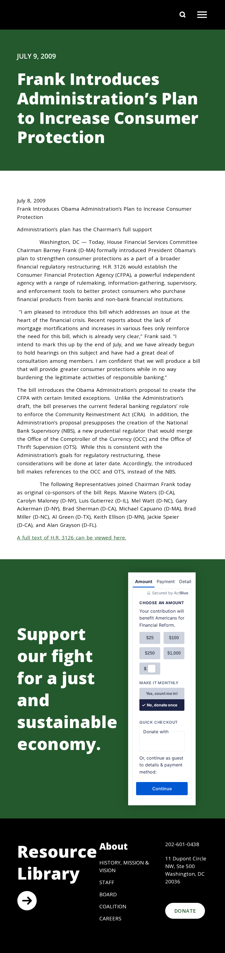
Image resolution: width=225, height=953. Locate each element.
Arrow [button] (27, 901)
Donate (185, 911)
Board (108, 894)
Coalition (112, 906)
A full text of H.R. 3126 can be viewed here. (71, 537)
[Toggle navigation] (202, 15)
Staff (106, 882)
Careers (110, 918)
